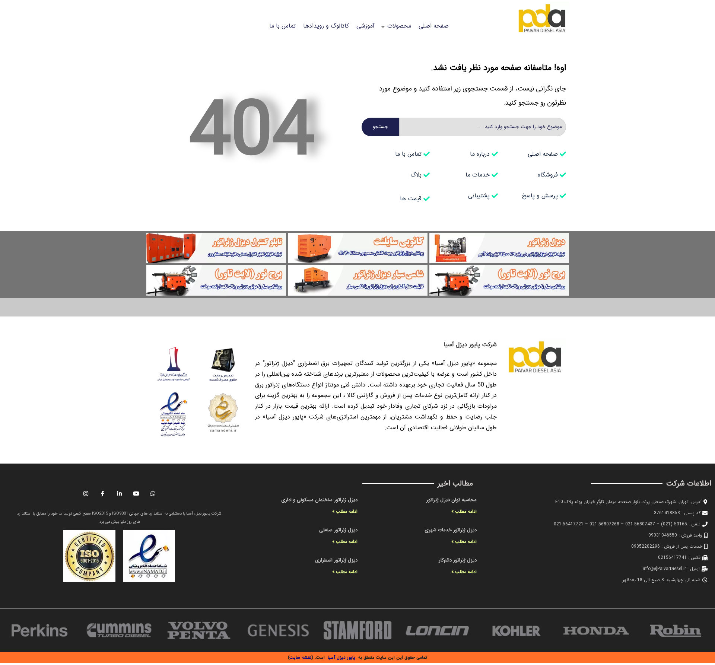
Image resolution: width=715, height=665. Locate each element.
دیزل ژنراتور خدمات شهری (451, 530)
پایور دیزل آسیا (341, 657)
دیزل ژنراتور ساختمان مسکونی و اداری (319, 500)
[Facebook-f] (102, 493)
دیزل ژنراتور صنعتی (338, 530)
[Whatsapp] (152, 493)
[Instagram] (85, 493)
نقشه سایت (300, 657)
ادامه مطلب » (464, 511)
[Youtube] (135, 493)
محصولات (399, 26)
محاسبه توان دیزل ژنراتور (451, 500)
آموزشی (365, 26)
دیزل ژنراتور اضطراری (336, 560)
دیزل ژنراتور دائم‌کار (458, 560)
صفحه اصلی (434, 26)
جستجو (380, 127)
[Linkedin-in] (119, 493)
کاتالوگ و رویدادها (326, 26)
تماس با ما (282, 26)
